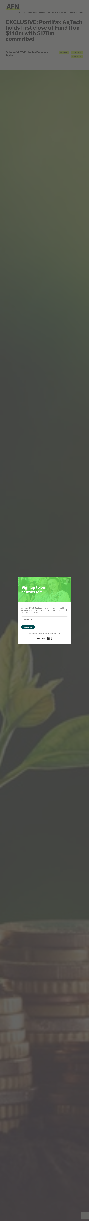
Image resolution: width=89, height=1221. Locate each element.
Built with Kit (44, 638)
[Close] (68, 580)
